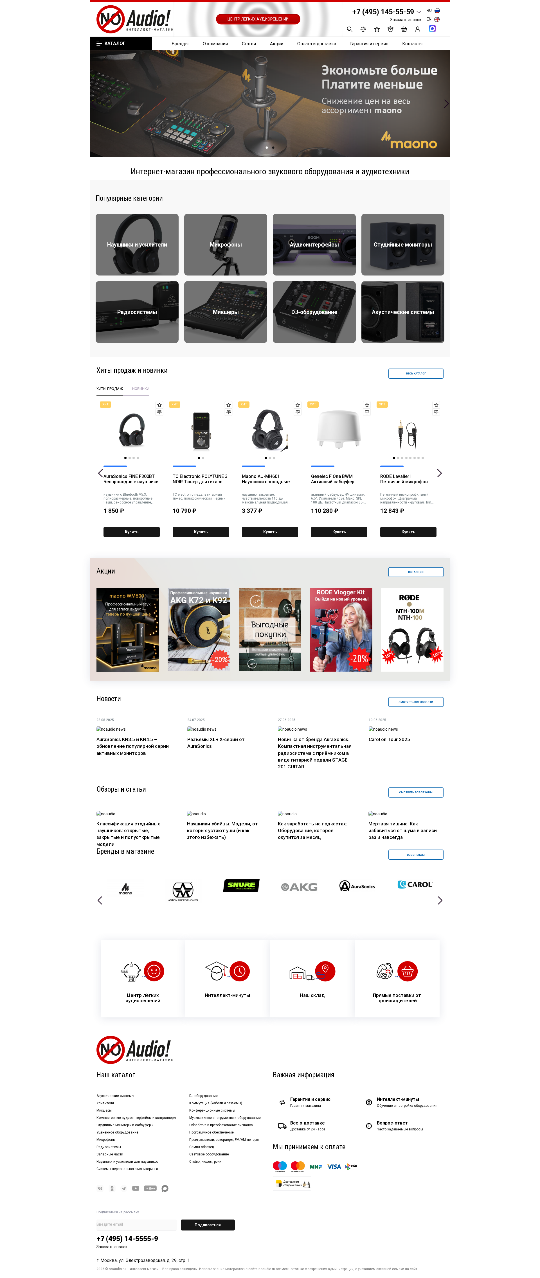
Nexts (440, 900)
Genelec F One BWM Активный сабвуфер (332, 479)
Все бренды (416, 854)
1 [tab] (267, 147)
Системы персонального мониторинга (127, 1169)
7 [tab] (418, 458)
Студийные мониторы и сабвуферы (124, 1125)
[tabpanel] (270, 103)
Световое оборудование (209, 1154)
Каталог (115, 43)
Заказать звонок (405, 19)
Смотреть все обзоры (416, 792)
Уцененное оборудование (117, 1132)
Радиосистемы (108, 1147)
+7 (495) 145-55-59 (383, 12)
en (429, 19)
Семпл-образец (201, 1147)
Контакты (412, 43)
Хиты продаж (109, 389)
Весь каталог (416, 373)
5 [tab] (410, 458)
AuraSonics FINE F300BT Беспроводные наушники (131, 479)
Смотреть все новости (416, 702)
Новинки (140, 389)
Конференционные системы (212, 1110)
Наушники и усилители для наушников (127, 1162)
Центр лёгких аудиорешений (258, 19)
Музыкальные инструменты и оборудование (225, 1118)
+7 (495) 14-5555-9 (127, 1239)
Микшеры (104, 1110)
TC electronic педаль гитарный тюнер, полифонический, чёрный (199, 496)
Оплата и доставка (316, 43)
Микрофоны (106, 1140)
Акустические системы (115, 1096)
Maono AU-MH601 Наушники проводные (266, 479)
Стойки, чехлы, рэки (205, 1162)
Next (446, 104)
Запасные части (109, 1154)
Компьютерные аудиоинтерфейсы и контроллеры (136, 1118)
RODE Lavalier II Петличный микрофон (404, 479)
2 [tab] (273, 147)
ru (429, 10)
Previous (93, 104)
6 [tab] (414, 458)
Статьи (249, 43)
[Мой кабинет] (417, 29)
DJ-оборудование (203, 1096)
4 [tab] (138, 458)
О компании (215, 43)
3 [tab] (133, 458)
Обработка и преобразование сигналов (221, 1125)
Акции (276, 43)
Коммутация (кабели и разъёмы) (215, 1103)
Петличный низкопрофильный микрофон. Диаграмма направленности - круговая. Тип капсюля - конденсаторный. (405, 498)
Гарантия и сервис (369, 43)
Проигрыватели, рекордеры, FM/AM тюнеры (224, 1140)
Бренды (180, 43)
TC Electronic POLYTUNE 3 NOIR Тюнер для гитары (200, 479)
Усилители (105, 1103)
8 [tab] (423, 458)
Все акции (416, 571)
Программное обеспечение (211, 1132)
